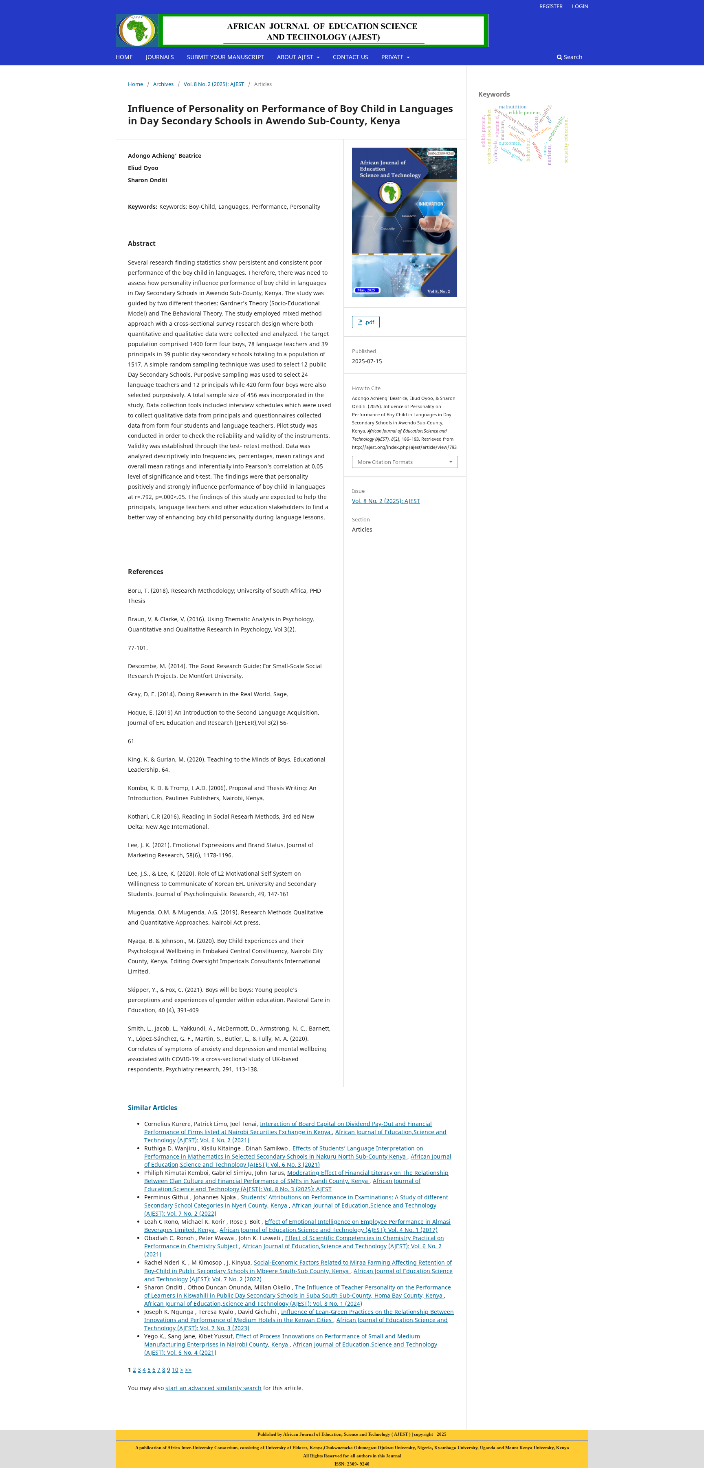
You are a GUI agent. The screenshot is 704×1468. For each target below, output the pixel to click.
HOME (124, 57)
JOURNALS (160, 57)
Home (135, 84)
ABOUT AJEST (296, 57)
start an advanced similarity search (213, 1388)
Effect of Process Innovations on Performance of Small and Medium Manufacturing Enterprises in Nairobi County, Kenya (282, 1340)
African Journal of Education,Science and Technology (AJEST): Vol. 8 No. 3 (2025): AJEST (282, 1185)
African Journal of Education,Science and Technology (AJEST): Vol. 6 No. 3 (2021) (297, 1160)
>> (188, 1369)
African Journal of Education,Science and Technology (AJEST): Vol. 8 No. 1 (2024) (253, 1303)
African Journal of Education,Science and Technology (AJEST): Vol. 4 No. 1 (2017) (329, 1230)
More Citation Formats (385, 462)
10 (175, 1369)
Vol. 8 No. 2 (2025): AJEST (214, 84)
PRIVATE (393, 57)
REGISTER (551, 6)
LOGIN (580, 6)
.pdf (368, 322)
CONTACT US (350, 57)
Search (572, 57)
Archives (163, 84)
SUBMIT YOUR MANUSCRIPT (225, 57)
